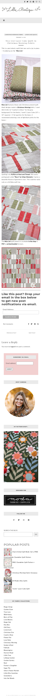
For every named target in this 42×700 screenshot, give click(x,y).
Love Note (7, 640)
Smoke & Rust (8, 645)
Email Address (8, 309)
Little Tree (7, 655)
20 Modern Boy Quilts (19, 581)
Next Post (32, 333)
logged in (13, 346)
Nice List (19, 51)
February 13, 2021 (21, 37)
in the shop (32, 241)
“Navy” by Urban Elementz (23, 177)
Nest (5, 663)
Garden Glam (8, 609)
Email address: (11, 363)
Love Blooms (8, 619)
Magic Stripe (8, 607)
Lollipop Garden (9, 658)
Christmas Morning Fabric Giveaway (24, 573)
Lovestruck (8, 630)
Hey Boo (7, 625)
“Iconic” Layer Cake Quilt (21, 588)
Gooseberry (8, 676)
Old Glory (7, 627)
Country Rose (8, 635)
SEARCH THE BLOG (11, 530)
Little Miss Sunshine (11, 673)
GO (36, 534)
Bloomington (8, 650)
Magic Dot (7, 622)
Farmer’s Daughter (10, 665)
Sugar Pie (7, 668)
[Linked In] (37, 324)
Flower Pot (7, 637)
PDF (3, 244)
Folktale (6, 648)
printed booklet (12, 244)
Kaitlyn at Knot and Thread (20, 174)
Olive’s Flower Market (11, 670)
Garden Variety (9, 660)
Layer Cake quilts (31, 34)
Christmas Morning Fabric (14, 34)
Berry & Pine (8, 617)
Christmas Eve (9, 632)
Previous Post (11, 333)
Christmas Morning (23, 107)
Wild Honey (8, 614)
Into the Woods (9, 678)
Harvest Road (8, 653)
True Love (7, 612)
